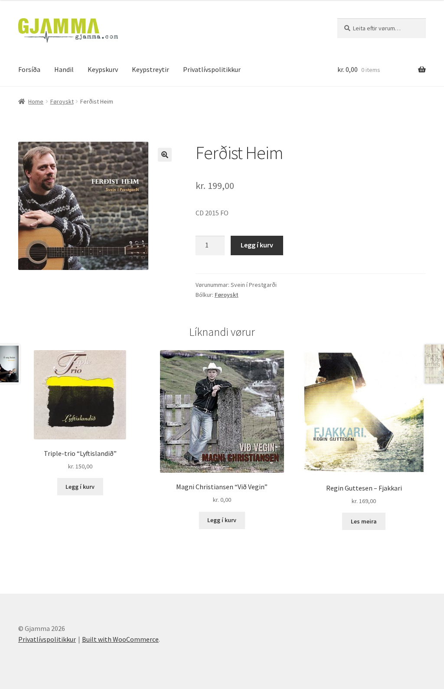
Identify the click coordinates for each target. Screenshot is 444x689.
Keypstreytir (150, 69)
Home (35, 101)
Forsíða (29, 69)
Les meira (364, 521)
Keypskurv (103, 69)
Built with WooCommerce (120, 639)
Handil (64, 69)
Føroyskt (62, 101)
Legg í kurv (257, 244)
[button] (165, 155)
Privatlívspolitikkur (212, 69)
